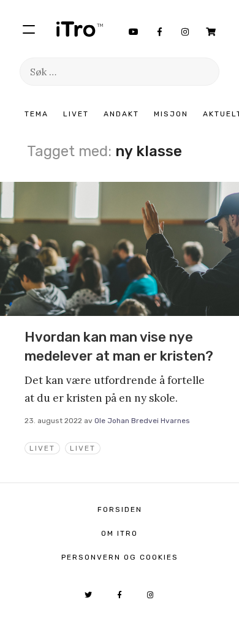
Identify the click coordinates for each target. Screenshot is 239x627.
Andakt (121, 114)
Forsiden (119, 509)
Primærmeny (29, 29)
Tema (36, 114)
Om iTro (119, 533)
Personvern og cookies (119, 557)
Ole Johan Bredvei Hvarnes (142, 420)
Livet (76, 114)
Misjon (171, 114)
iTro (79, 29)
